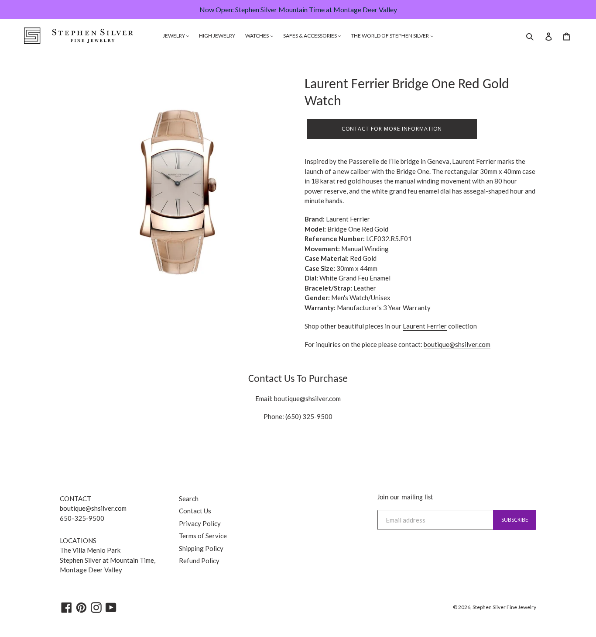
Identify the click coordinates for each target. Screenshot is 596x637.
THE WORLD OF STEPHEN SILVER (390, 35)
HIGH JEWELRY (217, 35)
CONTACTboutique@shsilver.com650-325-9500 (93, 508)
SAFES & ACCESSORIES (310, 35)
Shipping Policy (201, 548)
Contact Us (195, 511)
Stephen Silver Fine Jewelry (504, 607)
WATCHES (257, 35)
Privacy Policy (200, 523)
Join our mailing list (405, 497)
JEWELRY (174, 35)
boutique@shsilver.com (307, 398)
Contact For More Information (392, 128)
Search (189, 498)
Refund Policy (199, 560)
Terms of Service (203, 536)
